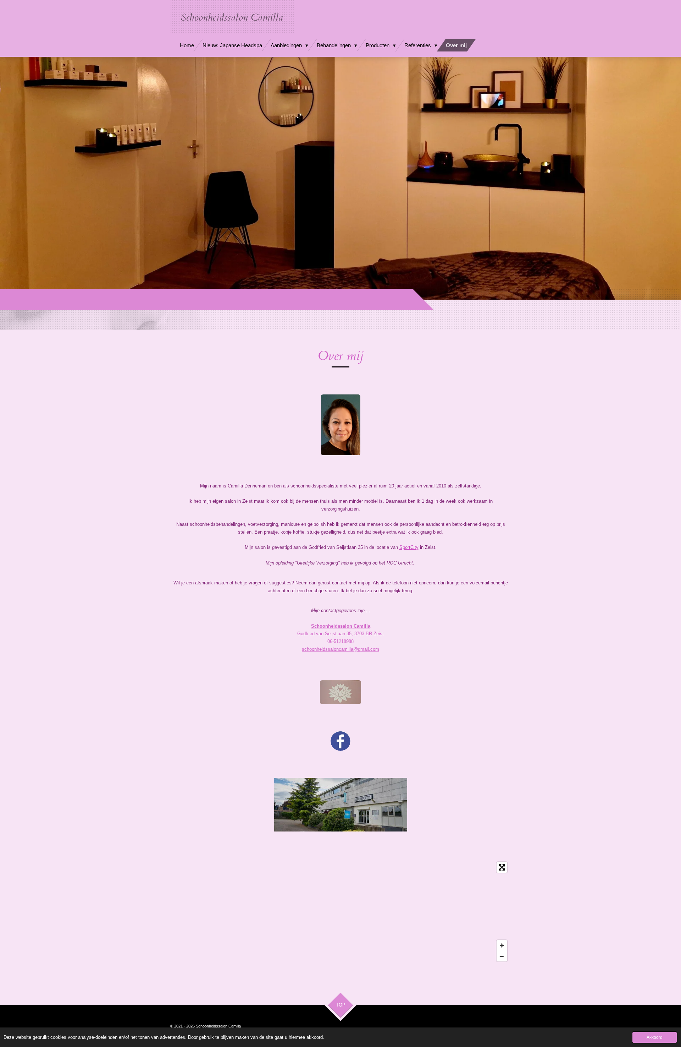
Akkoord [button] (655, 1037)
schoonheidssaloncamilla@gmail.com (340, 649)
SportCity (409, 547)
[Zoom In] (502, 945)
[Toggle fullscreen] (502, 867)
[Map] (340, 911)
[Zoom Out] (502, 956)
